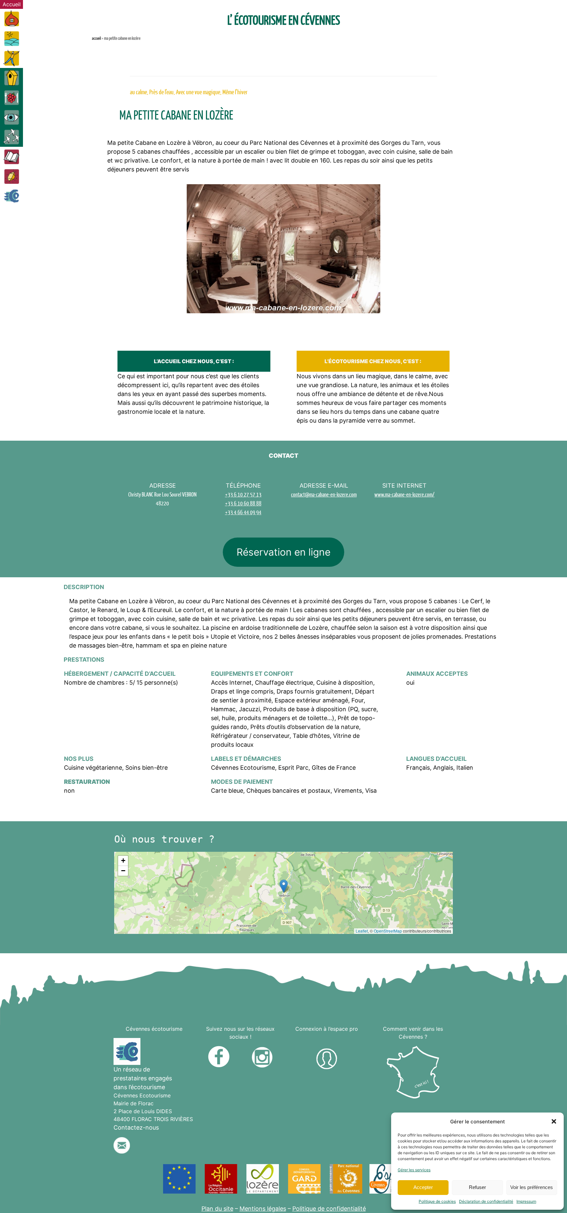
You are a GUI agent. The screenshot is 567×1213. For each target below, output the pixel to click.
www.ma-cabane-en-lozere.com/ (404, 494)
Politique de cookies (437, 1201)
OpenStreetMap (388, 931)
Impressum (526, 1201)
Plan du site (217, 1208)
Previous (102, 257)
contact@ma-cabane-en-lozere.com (324, 494)
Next (464, 257)
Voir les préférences (531, 1187)
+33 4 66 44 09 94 (243, 512)
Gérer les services (414, 1169)
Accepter (423, 1187)
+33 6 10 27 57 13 (243, 494)
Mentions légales (263, 1208)
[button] (554, 1121)
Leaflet (362, 931)
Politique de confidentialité (329, 1208)
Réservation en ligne (283, 552)
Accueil (96, 38)
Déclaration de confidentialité (486, 1201)
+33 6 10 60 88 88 (243, 503)
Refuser (477, 1187)
